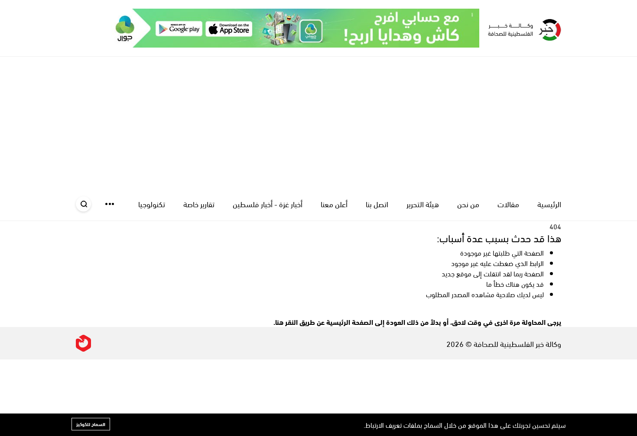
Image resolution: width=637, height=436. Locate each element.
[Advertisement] (318, 121)
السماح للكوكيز (90, 424)
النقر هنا (286, 321)
